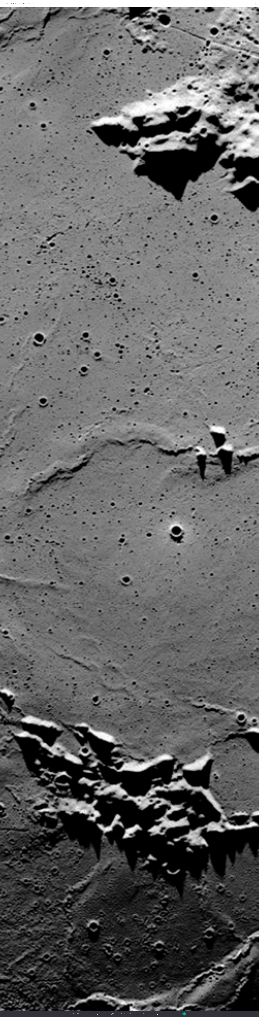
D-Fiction (9, 3)
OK (184, 1014)
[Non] (256, 1014)
